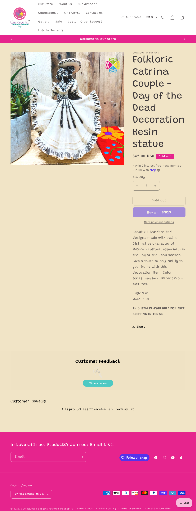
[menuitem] (45, 4)
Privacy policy (107, 509)
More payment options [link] (159, 222)
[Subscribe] (81, 457)
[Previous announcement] (11, 39)
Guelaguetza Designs (34, 509)
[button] (163, 17)
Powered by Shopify (61, 509)
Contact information (158, 509)
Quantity (139, 177)
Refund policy (86, 509)
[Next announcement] (184, 39)
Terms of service (130, 509)
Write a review (98, 383)
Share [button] (140, 327)
